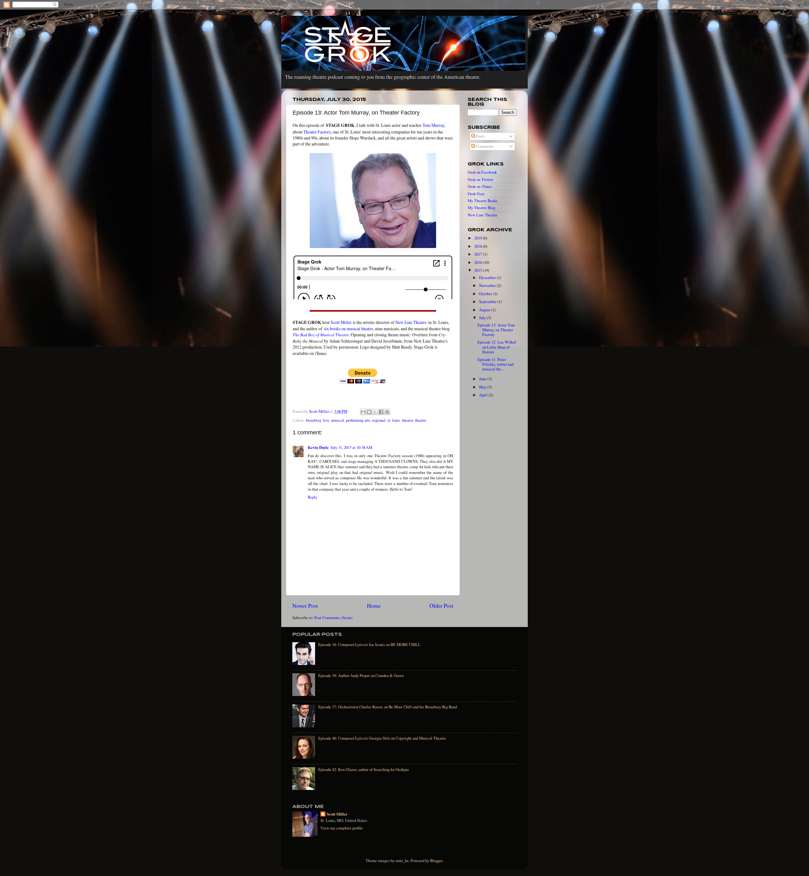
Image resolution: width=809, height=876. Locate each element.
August (485, 310)
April (484, 395)
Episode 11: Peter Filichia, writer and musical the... (495, 364)
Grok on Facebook (482, 172)
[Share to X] (375, 412)
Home (374, 605)
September (488, 301)
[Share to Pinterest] (387, 412)
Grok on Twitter (480, 179)
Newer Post (305, 605)
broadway (313, 420)
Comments (484, 146)
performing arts (358, 420)
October (486, 293)
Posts (479, 136)
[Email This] (363, 412)
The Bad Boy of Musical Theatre (321, 335)
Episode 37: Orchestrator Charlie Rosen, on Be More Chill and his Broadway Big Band (387, 707)
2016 (478, 262)
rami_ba (402, 860)
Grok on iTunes (480, 186)
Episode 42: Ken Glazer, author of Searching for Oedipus (363, 769)
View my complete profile (341, 828)
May (483, 387)
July (483, 317)
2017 (478, 254)
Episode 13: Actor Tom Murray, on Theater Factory (496, 329)
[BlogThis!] (369, 412)
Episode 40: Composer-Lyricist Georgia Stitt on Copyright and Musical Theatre (382, 738)
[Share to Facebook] (381, 412)
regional (379, 420)
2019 (478, 238)
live (326, 420)
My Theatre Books (482, 200)
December (488, 277)
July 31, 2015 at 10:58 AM (351, 447)
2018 (478, 246)
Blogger (436, 860)
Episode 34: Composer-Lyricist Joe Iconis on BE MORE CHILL (369, 644)
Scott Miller (341, 322)
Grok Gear (476, 193)
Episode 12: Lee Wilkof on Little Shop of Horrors (496, 346)
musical (337, 420)
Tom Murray (433, 125)
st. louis (393, 420)
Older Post (441, 605)
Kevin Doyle (318, 447)
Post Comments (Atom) (333, 617)
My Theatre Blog (481, 207)
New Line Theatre (411, 322)
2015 (478, 270)
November (488, 285)
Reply (312, 497)
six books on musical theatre (348, 329)
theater (407, 420)
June (483, 379)
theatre (420, 420)
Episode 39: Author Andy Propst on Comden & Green (361, 675)
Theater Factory (317, 132)
